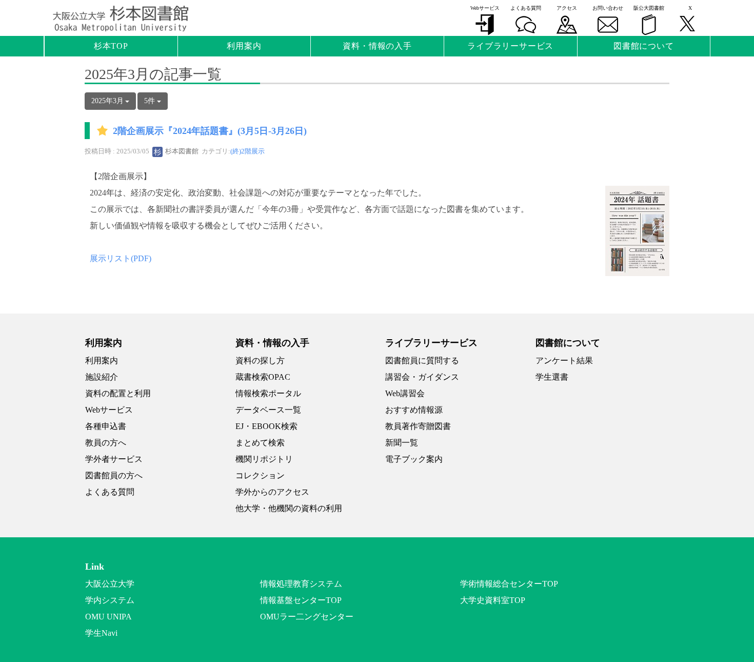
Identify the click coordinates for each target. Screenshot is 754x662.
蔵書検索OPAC (262, 377)
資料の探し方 (260, 360)
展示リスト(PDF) (120, 258)
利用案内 (101, 360)
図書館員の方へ (114, 475)
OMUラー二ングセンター (306, 616)
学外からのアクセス (272, 492)
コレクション (260, 475)
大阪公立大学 (109, 583)
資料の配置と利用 (118, 393)
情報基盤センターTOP (301, 600)
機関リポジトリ (264, 459)
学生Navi (101, 633)
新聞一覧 (401, 442)
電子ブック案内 (414, 459)
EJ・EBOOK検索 (266, 426)
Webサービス (109, 409)
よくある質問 (109, 492)
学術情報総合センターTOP (509, 583)
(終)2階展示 (247, 151)
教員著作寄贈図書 (418, 426)
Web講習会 (405, 393)
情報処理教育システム (301, 583)
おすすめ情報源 (414, 409)
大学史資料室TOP (492, 600)
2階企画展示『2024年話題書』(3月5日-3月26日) (210, 131)
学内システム (109, 600)
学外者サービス (114, 459)
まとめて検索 (260, 442)
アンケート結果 (564, 360)
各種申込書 (105, 426)
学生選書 (551, 377)
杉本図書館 (181, 151)
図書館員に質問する (422, 360)
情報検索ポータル (268, 393)
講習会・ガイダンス (422, 377)
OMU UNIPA (108, 616)
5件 (150, 101)
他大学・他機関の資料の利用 (288, 508)
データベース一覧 (268, 409)
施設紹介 (101, 377)
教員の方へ (105, 442)
